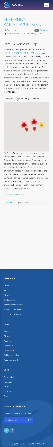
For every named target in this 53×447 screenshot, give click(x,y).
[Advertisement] (26, 235)
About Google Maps (14, 194)
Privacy (7, 336)
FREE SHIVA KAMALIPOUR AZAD (22, 22)
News (6, 290)
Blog (6, 396)
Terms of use (9, 350)
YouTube (7, 391)
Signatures (44, 30)
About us (7, 341)
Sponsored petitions (12, 314)
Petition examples (11, 355)
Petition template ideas (13, 305)
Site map (7, 295)
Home (6, 286)
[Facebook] (12, 430)
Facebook (8, 382)
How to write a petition (13, 309)
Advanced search (11, 360)
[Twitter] (6, 430)
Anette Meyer (13, 34)
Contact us (8, 346)
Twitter (6, 386)
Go (29, 420)
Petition (9, 203)
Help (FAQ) (8, 331)
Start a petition (10, 300)
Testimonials (9, 377)
